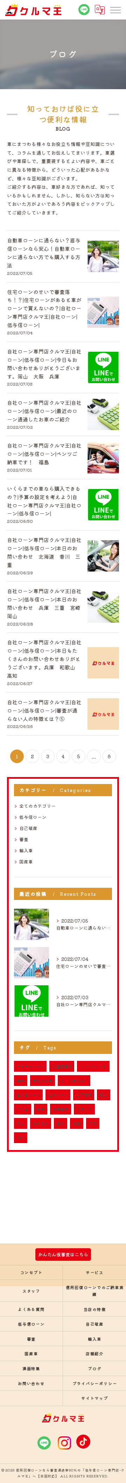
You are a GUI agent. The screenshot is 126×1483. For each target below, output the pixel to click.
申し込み (40, 1123)
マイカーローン (30, 1066)
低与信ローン (33, 817)
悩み (60, 1123)
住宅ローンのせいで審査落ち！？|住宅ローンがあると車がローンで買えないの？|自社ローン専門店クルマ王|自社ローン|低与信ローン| (44, 308)
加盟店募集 (61, 1066)
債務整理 (60, 1109)
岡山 (103, 1094)
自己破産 (28, 828)
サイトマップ (94, 1398)
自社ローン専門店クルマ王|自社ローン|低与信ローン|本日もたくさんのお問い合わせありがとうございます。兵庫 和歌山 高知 (44, 658)
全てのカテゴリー (37, 805)
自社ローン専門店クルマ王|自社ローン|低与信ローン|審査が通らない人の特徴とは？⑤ (44, 710)
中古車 (22, 1109)
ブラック (84, 1109)
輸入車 (26, 850)
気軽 (40, 1109)
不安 (93, 1123)
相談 (76, 1123)
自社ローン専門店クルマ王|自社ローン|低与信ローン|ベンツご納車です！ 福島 (44, 454)
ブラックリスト (93, 1066)
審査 (23, 839)
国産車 (26, 861)
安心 (20, 1123)
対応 (20, 1137)
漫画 (20, 1080)
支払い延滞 (42, 1080)
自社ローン (58, 1094)
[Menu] (115, 9)
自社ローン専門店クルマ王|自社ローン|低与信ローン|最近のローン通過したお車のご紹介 (44, 411)
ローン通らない (74, 1080)
